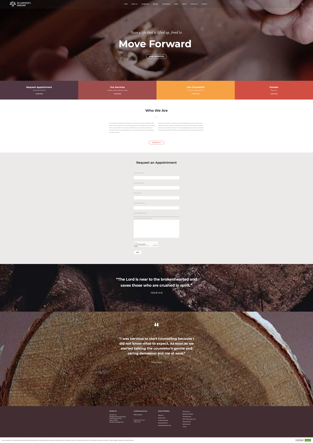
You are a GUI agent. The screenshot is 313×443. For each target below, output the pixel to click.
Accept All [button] (308, 440)
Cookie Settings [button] (299, 440)
